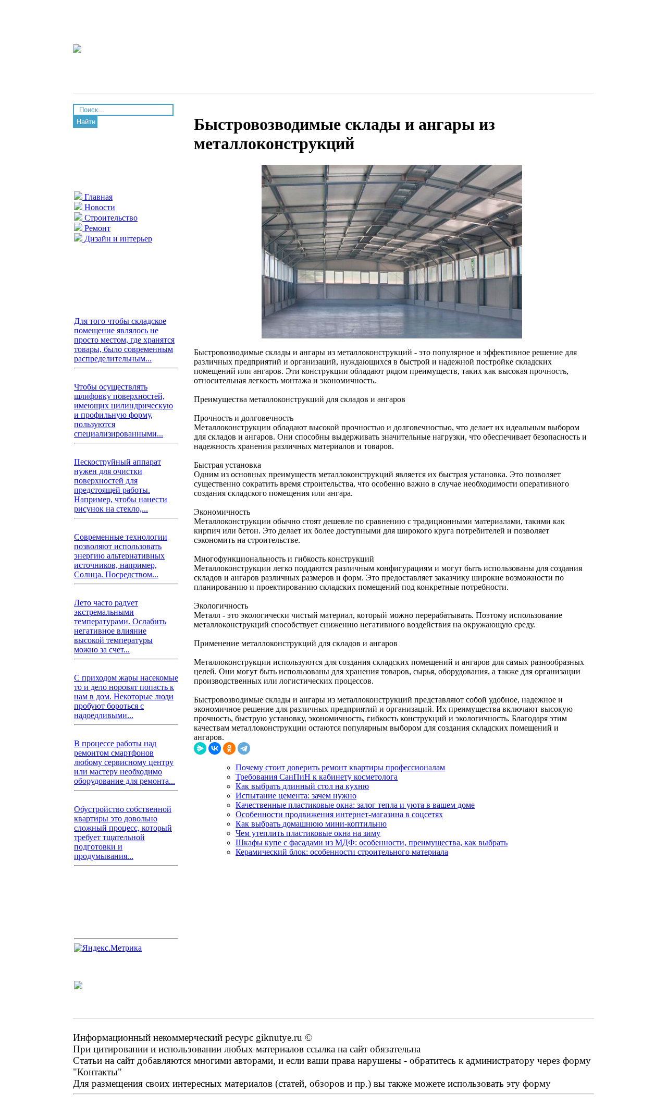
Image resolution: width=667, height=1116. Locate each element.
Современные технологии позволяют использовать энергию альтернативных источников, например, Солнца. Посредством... (120, 555)
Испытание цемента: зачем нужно (296, 795)
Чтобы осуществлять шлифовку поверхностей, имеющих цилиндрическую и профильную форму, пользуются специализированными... (123, 410)
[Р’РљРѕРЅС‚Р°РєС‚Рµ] (214, 748)
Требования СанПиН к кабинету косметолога (317, 776)
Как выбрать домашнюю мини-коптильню (311, 823)
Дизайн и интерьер (117, 238)
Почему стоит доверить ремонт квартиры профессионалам (340, 767)
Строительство (110, 217)
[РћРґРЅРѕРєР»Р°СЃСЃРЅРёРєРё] (229, 748)
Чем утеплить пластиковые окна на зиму (308, 833)
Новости (98, 207)
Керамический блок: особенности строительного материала (342, 851)
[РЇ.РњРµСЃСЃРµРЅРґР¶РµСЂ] (200, 748)
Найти (86, 122)
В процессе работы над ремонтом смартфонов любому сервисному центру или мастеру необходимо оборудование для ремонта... (124, 762)
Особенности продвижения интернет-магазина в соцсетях (339, 814)
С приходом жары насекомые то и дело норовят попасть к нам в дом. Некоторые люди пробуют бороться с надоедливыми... (126, 696)
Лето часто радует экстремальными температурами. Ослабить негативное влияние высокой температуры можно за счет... (120, 626)
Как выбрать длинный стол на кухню (302, 786)
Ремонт (96, 228)
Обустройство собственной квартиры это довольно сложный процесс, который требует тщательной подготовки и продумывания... (123, 832)
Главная (97, 196)
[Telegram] (244, 748)
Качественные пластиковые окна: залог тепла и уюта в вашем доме (355, 804)
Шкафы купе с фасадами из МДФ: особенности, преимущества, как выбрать (372, 842)
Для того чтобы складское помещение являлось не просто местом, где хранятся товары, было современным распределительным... (124, 340)
